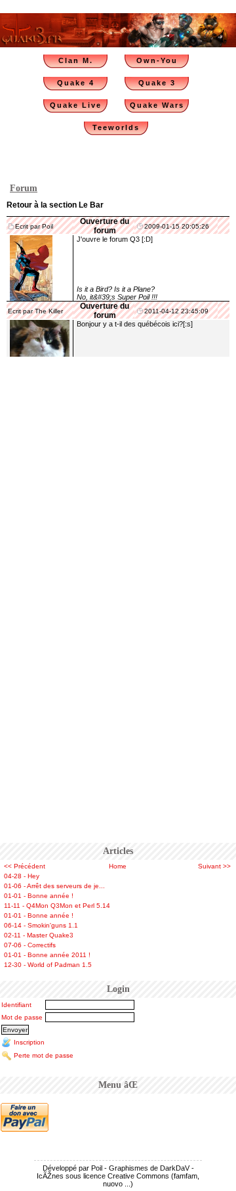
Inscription (29, 1042)
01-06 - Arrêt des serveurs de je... (54, 885)
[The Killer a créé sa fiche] (39, 338)
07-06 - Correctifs (30, 945)
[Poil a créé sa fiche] (31, 267)
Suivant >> (214, 866)
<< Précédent (24, 866)
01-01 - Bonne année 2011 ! (47, 954)
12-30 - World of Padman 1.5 (48, 964)
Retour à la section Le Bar (55, 205)
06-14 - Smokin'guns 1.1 (41, 925)
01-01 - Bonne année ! (38, 895)
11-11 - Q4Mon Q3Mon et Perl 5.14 (57, 905)
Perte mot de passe (43, 1055)
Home (118, 866)
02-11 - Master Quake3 (38, 935)
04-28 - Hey (21, 876)
